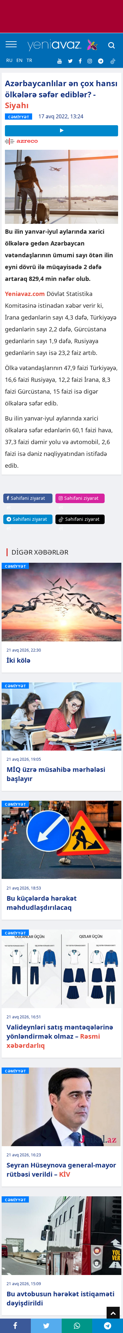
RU (9, 60)
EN (19, 60)
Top (113, 1313)
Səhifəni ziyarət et (26, 502)
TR (29, 60)
